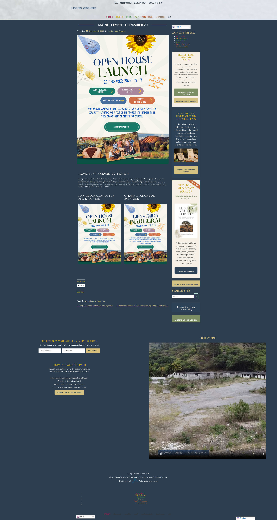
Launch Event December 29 (123, 25)
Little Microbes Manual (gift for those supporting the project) (143, 306)
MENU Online (119, 17)
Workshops (109, 17)
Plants (137, 17)
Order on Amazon (186, 272)
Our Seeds (129, 17)
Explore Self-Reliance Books (186, 171)
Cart (169, 17)
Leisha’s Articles (140, 3)
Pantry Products (147, 17)
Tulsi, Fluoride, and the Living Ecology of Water (69, 378)
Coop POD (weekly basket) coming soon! (95, 306)
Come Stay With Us (156, 3)
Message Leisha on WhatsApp (186, 93)
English (178, 27)
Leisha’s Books (160, 17)
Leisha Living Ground (116, 31)
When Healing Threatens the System (69, 384)
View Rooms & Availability (186, 101)
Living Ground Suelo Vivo (95, 301)
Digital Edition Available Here (186, 284)
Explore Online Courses (186, 320)
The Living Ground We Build (69, 381)
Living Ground (84, 8)
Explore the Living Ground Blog (186, 308)
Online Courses (126, 3)
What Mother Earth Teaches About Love (69, 387)
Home (116, 3)
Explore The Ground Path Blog (69, 392)
